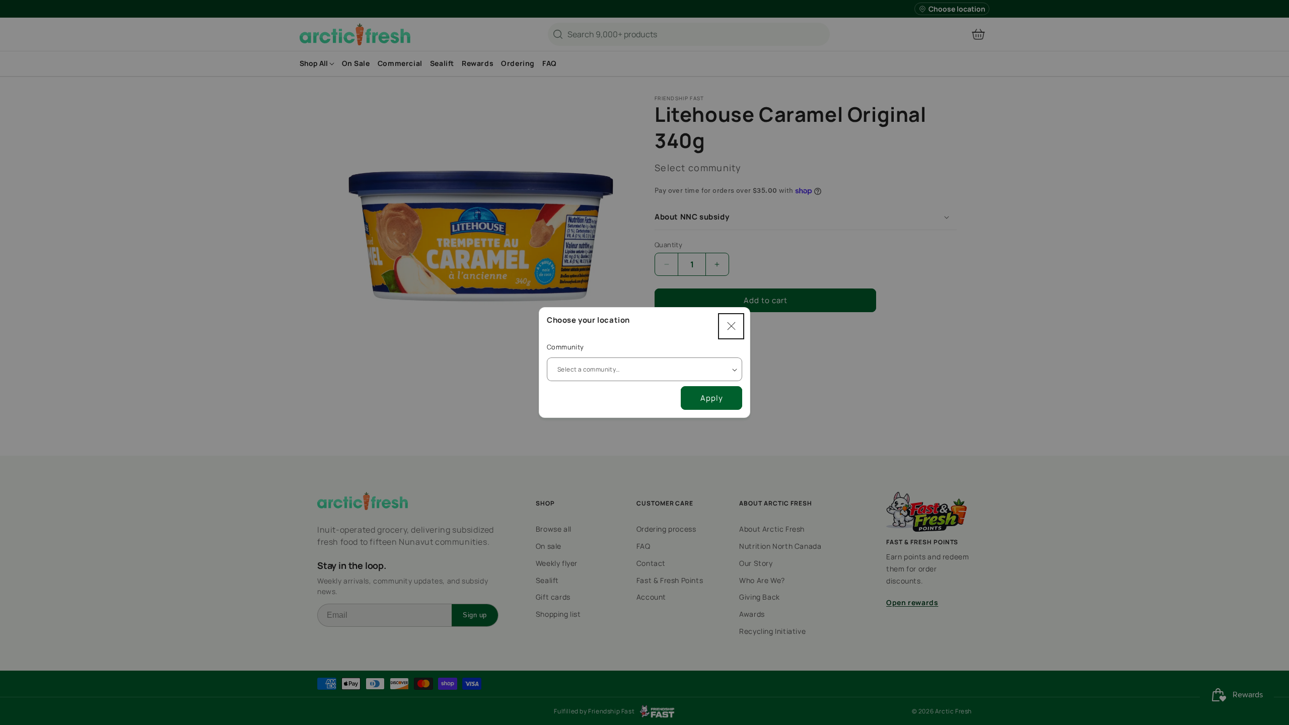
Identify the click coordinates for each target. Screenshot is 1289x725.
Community (565, 346)
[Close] (731, 326)
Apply (711, 398)
